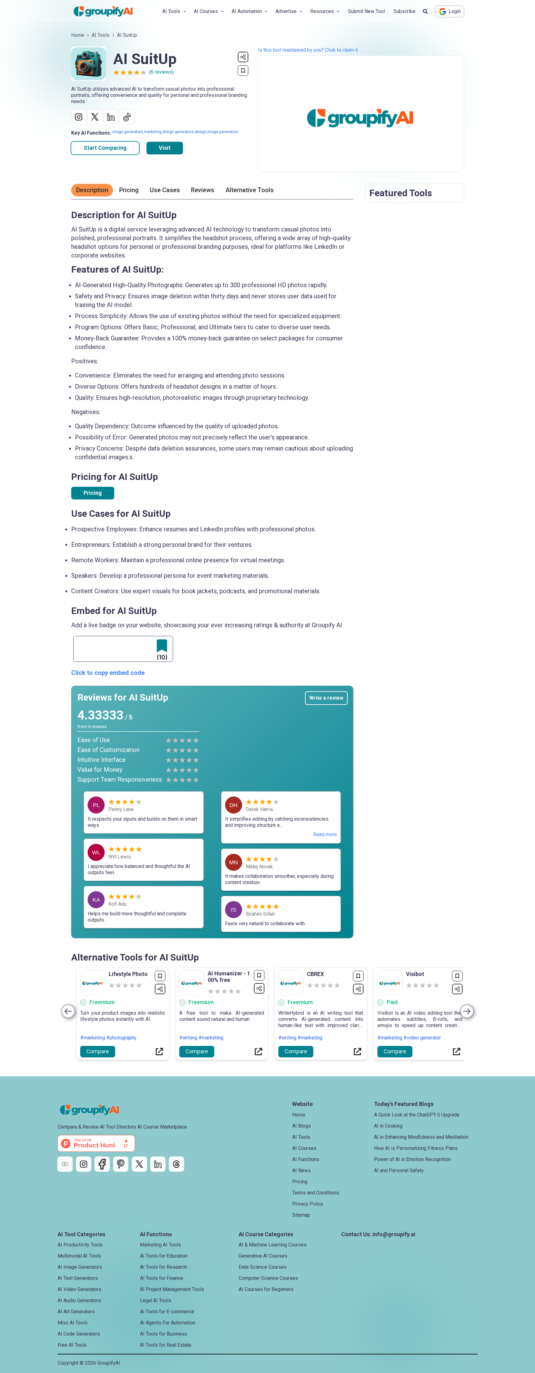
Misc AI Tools (73, 1323)
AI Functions (305, 1159)
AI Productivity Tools (80, 1245)
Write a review (326, 698)
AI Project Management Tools (172, 1289)
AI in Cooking (388, 1126)
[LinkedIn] (157, 1164)
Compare (97, 1051)
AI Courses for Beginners (266, 1289)
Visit (165, 148)
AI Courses (304, 1148)
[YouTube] (65, 1164)
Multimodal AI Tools (79, 1256)
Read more (325, 834)
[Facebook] (102, 1164)
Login (455, 11)
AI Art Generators (76, 1312)
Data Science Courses (263, 1267)
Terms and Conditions (315, 1193)
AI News (301, 1170)
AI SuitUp (127, 35)
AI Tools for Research (163, 1267)
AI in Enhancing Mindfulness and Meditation (421, 1137)
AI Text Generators (78, 1278)
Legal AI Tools (155, 1300)
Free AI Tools (72, 1345)
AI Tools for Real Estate (165, 1345)
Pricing (93, 493)
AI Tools (101, 35)
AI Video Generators (79, 1289)
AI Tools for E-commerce (167, 1312)
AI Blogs (301, 1126)
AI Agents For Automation (167, 1323)
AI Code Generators (79, 1334)
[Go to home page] (108, 11)
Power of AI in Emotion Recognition (412, 1159)
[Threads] (176, 1164)
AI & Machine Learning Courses (273, 1245)
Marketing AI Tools (160, 1245)
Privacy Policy (307, 1204)
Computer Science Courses (268, 1278)
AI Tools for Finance (161, 1278)
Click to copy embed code (108, 672)
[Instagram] (83, 1164)
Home (77, 35)
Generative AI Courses (263, 1256)
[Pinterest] (120, 1164)
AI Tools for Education (164, 1256)
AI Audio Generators (79, 1300)
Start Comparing (105, 148)
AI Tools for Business (163, 1334)
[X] (139, 1164)
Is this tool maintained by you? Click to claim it (308, 50)
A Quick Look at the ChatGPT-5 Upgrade (416, 1115)
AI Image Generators (80, 1267)
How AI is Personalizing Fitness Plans (416, 1148)
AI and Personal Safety (399, 1170)
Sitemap (301, 1215)
